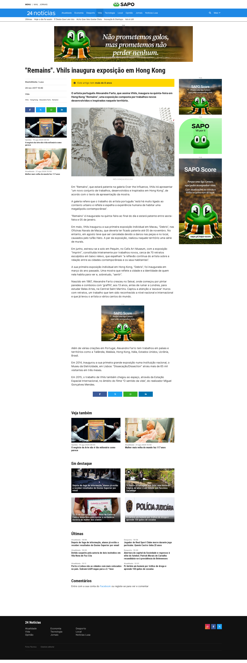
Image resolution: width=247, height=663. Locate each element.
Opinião (28, 140)
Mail (36, 4)
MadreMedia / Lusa (34, 82)
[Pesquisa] (210, 13)
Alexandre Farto (45, 100)
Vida (27, 94)
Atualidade (29, 171)
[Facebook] (213, 626)
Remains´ (55, 100)
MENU (28, 4)
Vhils (27, 100)
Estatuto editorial (47, 647)
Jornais (43, 4)
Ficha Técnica (30, 647)
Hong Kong (34, 100)
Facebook (105, 586)
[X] (219, 626)
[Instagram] (207, 626)
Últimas (77, 533)
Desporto (128, 540)
